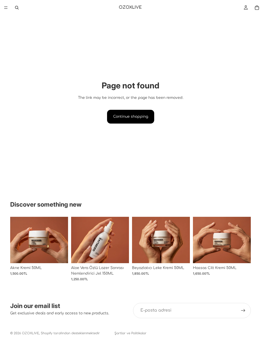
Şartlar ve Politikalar (130, 333)
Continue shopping (130, 116)
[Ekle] (60, 255)
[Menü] (6, 8)
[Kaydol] (243, 310)
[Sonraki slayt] (62, 240)
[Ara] (16, 7)
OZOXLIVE (30, 333)
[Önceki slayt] (15, 240)
